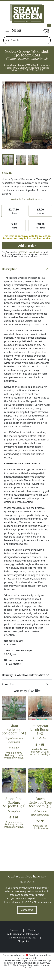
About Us (8, 684)
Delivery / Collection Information (23, 675)
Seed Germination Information (22, 933)
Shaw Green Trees (13, 65)
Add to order (27, 245)
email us (34, 252)
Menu (16, 30)
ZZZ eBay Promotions (38, 65)
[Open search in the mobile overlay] (27, 40)
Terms (31, 930)
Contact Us (27, 909)
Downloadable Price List (22, 937)
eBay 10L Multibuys (18, 67)
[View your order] (46, 29)
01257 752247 (21, 252)
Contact (14, 930)
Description (9, 269)
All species (23, 941)
